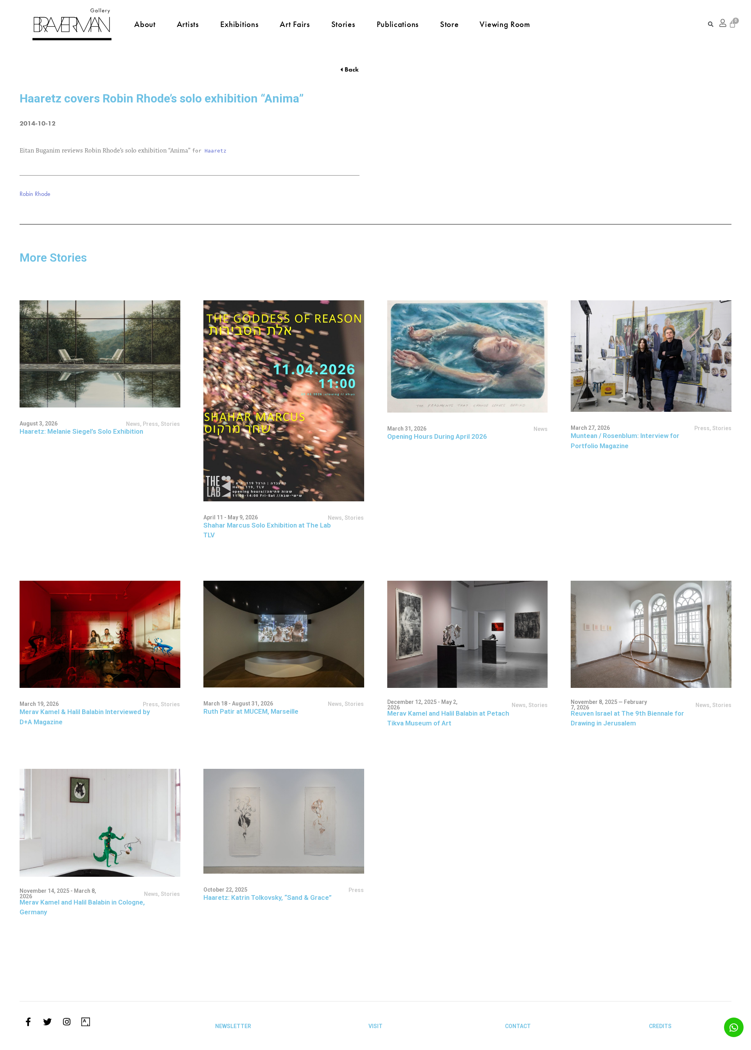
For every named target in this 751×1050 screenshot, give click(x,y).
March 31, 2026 (406, 428)
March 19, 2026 (39, 704)
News (519, 705)
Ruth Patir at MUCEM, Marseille (250, 711)
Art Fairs (295, 24)
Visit (375, 1026)
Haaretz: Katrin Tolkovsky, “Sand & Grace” (267, 897)
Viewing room (505, 24)
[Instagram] (66, 1021)
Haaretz (215, 151)
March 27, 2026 (590, 428)
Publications (398, 24)
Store (449, 24)
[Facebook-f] (28, 1021)
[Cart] (732, 24)
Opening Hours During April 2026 (437, 436)
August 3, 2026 (38, 423)
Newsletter (233, 1026)
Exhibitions (239, 24)
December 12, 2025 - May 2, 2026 (422, 705)
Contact (518, 1026)
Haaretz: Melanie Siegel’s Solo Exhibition (81, 431)
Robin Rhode (35, 194)
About (145, 24)
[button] (349, 70)
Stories (343, 24)
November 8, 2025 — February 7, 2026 (609, 705)
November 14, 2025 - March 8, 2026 (58, 893)
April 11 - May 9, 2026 (230, 517)
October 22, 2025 (225, 890)
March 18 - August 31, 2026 (238, 703)
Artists (188, 24)
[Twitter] (47, 1021)
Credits (660, 1026)
